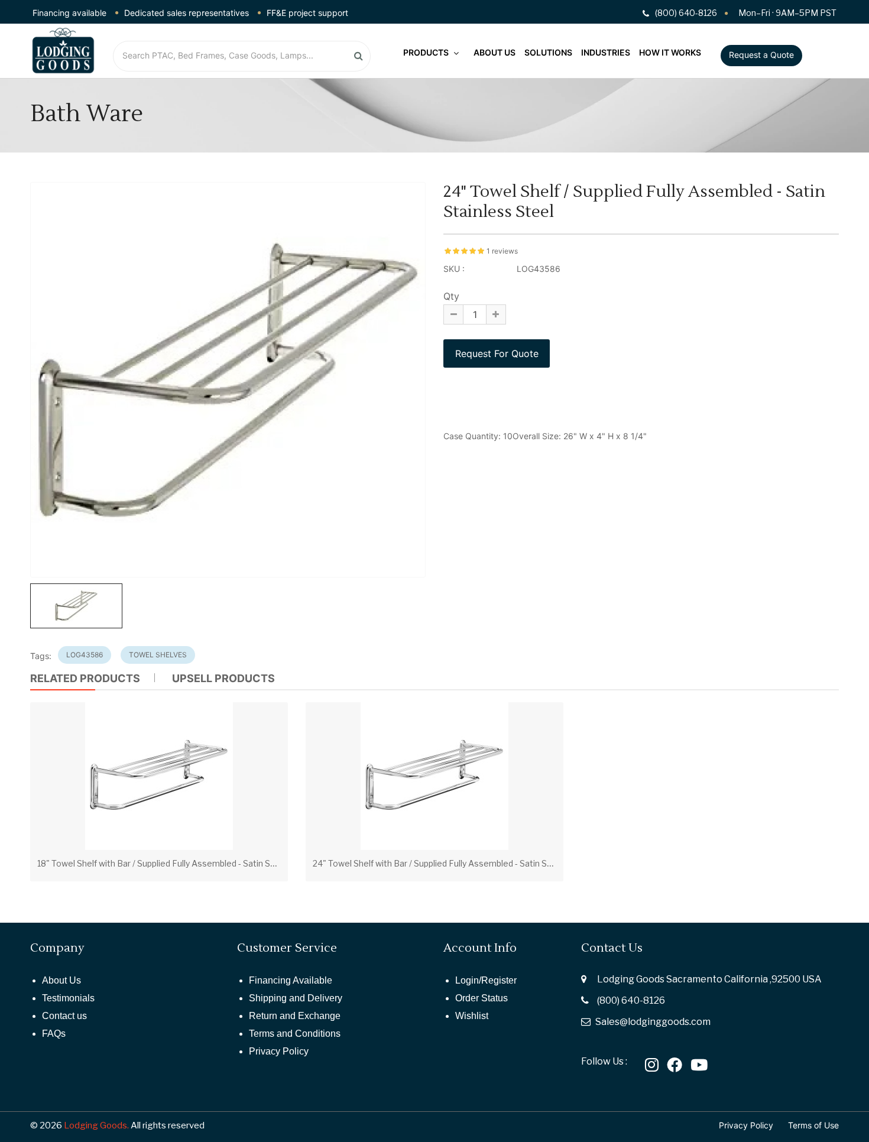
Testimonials (68, 998)
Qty (451, 296)
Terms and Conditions (295, 1034)
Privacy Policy (279, 1051)
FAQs (54, 1034)
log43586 (84, 654)
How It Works (670, 52)
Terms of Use (813, 1125)
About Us (494, 52)
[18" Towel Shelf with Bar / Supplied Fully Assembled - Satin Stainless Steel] (159, 776)
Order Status (481, 998)
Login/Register (486, 980)
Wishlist (471, 1016)
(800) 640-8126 (631, 1000)
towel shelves (158, 654)
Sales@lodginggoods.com (653, 1021)
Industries (605, 52)
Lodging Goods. (96, 1125)
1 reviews (502, 250)
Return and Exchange (295, 1016)
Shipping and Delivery (295, 998)
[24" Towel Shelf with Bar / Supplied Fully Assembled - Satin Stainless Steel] (434, 776)
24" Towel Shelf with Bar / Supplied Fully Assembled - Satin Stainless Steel (457, 863)
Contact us (64, 1016)
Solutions (548, 52)
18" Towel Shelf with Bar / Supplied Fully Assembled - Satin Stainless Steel (181, 863)
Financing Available (290, 980)
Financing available (69, 13)
